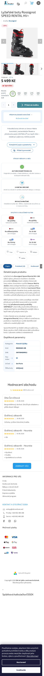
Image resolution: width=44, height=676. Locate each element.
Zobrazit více (22, 466)
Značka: (9, 21)
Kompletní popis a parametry (20, 145)
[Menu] (38, 3)
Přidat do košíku (31, 105)
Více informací (32, 656)
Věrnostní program (9, 496)
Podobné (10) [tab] (20, 266)
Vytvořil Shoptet (24, 573)
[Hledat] (25, 3)
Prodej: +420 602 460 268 (15, 513)
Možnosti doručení (22, 118)
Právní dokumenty (9, 490)
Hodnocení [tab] (35, 266)
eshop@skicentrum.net (14, 509)
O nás (4, 481)
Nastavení (21, 662)
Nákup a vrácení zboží (10, 487)
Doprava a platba (8, 493)
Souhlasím (21, 670)
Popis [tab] (8, 266)
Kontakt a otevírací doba (15, 504)
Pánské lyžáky (21, 343)
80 (17, 358)
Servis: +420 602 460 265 (15, 516)
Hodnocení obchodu (22, 384)
